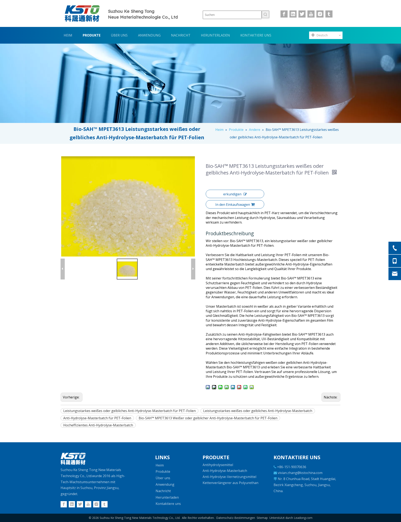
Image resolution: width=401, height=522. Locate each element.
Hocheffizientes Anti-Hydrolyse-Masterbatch (98, 425)
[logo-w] (73, 459)
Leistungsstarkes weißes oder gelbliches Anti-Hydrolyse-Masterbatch (257, 410)
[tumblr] (328, 14)
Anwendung (165, 484)
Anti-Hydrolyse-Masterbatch (225, 470)
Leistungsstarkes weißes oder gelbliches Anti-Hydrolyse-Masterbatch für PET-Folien (129, 410)
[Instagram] (320, 14)
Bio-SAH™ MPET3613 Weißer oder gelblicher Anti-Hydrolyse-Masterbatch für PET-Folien (208, 418)
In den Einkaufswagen (232, 204)
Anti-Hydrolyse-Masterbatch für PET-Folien (97, 418)
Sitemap (262, 518)
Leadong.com (303, 518)
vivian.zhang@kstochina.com (300, 472)
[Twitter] (302, 14)
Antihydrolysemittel (218, 465)
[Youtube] (311, 14)
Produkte (163, 471)
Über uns (163, 478)
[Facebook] (284, 14)
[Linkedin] (293, 14)
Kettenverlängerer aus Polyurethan (230, 482)
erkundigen (232, 194)
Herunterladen (167, 497)
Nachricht (163, 491)
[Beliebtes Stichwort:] (265, 14)
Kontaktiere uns (168, 503)
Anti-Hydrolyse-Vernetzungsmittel (229, 476)
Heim (160, 465)
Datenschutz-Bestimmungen (235, 518)
